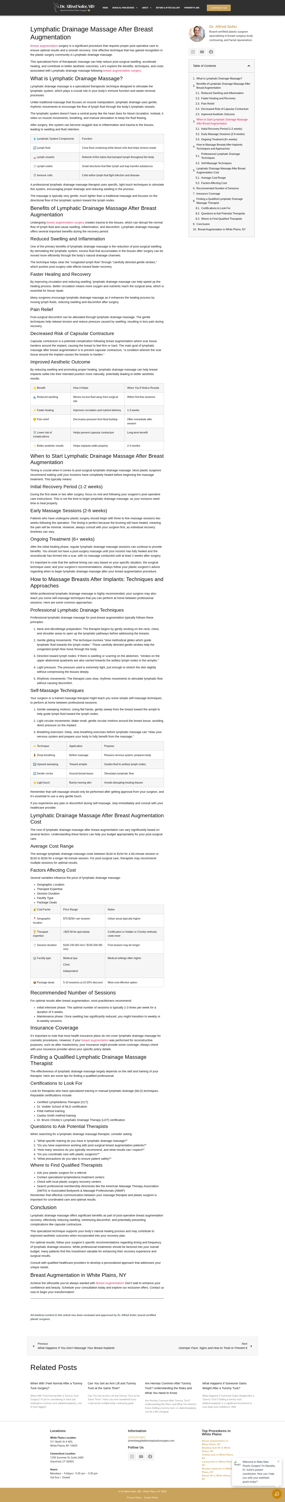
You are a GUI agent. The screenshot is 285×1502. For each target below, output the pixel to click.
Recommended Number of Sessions (217, 188)
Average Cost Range (213, 177)
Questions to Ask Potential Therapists (223, 213)
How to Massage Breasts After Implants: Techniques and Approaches (219, 146)
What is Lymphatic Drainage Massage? (219, 78)
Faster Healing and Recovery (218, 98)
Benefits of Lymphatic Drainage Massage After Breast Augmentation (223, 85)
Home (105, 8)
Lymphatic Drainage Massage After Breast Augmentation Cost (220, 170)
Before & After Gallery (168, 8)
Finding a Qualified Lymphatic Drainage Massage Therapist (219, 201)
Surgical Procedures (123, 8)
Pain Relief (207, 103)
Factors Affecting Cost (214, 183)
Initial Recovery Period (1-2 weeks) (221, 128)
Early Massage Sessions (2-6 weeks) (223, 134)
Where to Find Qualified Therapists (221, 218)
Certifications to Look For (215, 208)
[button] (248, 65)
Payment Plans (191, 8)
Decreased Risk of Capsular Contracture (225, 109)
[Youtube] (202, 52)
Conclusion (203, 224)
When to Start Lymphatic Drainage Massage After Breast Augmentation (222, 121)
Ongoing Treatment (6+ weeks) (219, 139)
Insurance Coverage (208, 193)
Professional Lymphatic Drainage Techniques (220, 156)
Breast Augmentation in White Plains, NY (222, 229)
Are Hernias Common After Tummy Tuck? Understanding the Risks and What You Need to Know (168, 1388)
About (145, 8)
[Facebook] (211, 52)
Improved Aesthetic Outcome (218, 114)
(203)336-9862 (136, 1437)
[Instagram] (193, 52)
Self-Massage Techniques (216, 163)
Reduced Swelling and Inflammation (222, 93)
